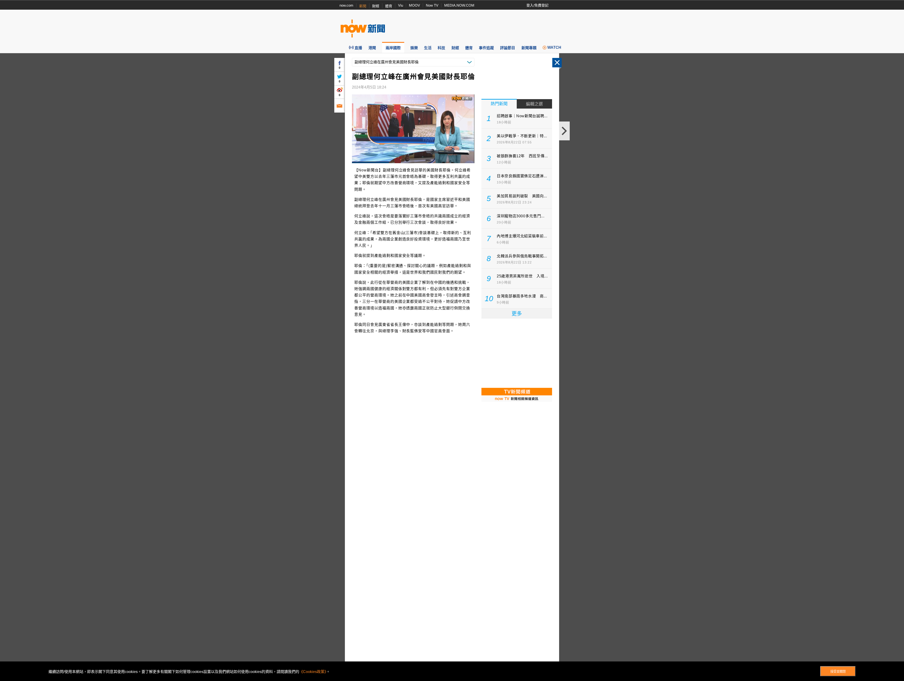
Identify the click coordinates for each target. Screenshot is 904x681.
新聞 (362, 6)
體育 (388, 6)
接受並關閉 (838, 671)
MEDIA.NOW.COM (459, 5)
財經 (375, 6)
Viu (400, 5)
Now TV (432, 5)
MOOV (414, 5)
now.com (346, 5)
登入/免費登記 (537, 5)
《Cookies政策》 (312, 672)
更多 (517, 313)
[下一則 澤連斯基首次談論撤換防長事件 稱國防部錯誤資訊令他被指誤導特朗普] (564, 131)
